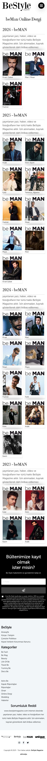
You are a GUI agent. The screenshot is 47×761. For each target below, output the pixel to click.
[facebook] (24, 743)
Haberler (5, 700)
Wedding (5, 697)
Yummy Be (6, 668)
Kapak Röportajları (9, 684)
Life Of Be (5, 662)
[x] (28, 743)
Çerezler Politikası (8, 638)
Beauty (4, 658)
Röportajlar (6, 687)
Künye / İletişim (7, 635)
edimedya (23, 754)
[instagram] (19, 743)
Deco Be (4, 671)
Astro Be (4, 681)
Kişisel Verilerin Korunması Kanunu (15, 642)
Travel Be (5, 665)
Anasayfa (5, 632)
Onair (3, 690)
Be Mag (4, 655)
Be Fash (4, 652)
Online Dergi (6, 694)
